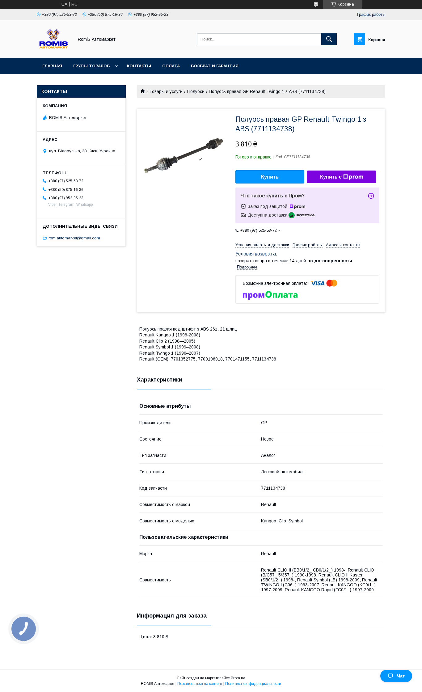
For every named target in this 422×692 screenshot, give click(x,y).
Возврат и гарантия (214, 66)
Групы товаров (91, 66)
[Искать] (329, 39)
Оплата (171, 66)
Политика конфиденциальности (253, 683)
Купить (270, 176)
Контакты (139, 66)
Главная (52, 66)
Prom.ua (238, 678)
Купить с (331, 176)
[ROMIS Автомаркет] (53, 50)
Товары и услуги (166, 91)
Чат (401, 675)
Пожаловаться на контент (199, 683)
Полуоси (196, 91)
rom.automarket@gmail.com (74, 238)
